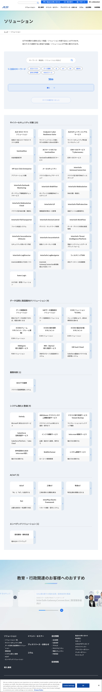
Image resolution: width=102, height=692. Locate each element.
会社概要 (55, 640)
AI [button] (56, 69)
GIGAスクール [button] (48, 72)
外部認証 (55, 654)
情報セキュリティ (58, 651)
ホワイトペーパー (80, 647)
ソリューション (30, 7)
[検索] (38, 3)
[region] (51, 685)
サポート (82, 2)
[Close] (99, 685)
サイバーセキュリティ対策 (13, 643)
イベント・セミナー (52, 7)
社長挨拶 (55, 643)
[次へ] (87, 597)
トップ (6, 32)
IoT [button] (63, 69)
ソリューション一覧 (11, 640)
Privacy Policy (38, 690)
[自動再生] (61, 610)
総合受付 (70, 2)
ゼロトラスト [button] (34, 69)
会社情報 (88, 7)
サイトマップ (79, 655)
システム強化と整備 (11, 654)
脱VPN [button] (78, 69)
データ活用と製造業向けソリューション (15, 646)
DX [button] (70, 69)
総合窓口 (78, 638)
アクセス (55, 645)
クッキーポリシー (80, 652)
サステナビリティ (58, 648)
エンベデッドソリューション (14, 659)
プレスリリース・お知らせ (68, 7)
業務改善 (8, 651)
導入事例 (41, 7)
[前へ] (15, 597)
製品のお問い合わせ (53, 2)
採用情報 (97, 7)
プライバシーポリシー (82, 649)
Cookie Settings (68, 685)
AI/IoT (7, 657)
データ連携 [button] (47, 69)
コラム (81, 7)
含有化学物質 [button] (34, 72)
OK (83, 685)
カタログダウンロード (82, 644)
